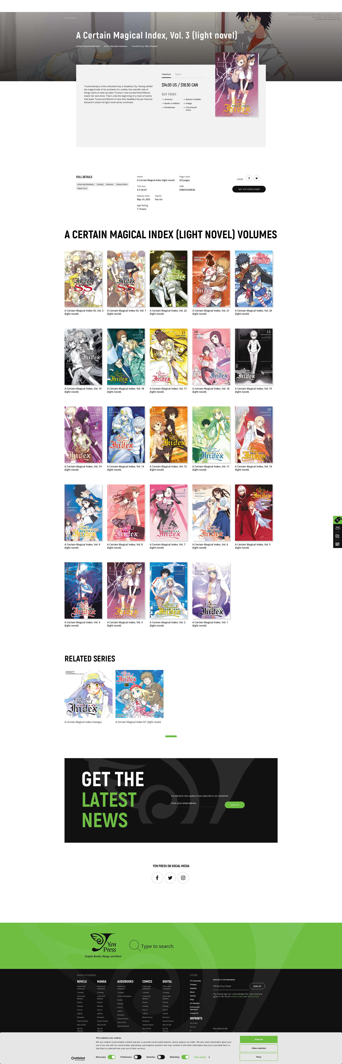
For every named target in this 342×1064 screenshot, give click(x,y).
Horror (79, 1010)
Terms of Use (253, 996)
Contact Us (194, 1013)
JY (190, 1031)
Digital (167, 982)
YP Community (195, 981)
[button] (171, 736)
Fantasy (80, 1006)
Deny (258, 1057)
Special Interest (80, 1029)
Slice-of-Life (81, 1025)
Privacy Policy (237, 996)
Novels (74, 18)
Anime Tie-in (82, 188)
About (192, 992)
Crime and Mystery (81, 997)
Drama (79, 1002)
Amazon (168, 99)
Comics (147, 982)
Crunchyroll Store (191, 108)
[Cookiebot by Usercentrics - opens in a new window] (78, 1059)
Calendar (193, 988)
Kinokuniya (170, 107)
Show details (200, 1057)
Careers (193, 996)
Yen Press (193, 1023)
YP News (193, 984)
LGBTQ (79, 1013)
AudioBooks (125, 982)
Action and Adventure (85, 184)
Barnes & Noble (193, 99)
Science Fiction (121, 184)
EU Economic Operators (195, 1008)
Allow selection (259, 1048)
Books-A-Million (172, 103)
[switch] (137, 1057)
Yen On (192, 1027)
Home (67, 18)
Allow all (259, 1039)
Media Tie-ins (147, 1017)
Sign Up (257, 986)
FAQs (192, 999)
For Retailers (195, 1003)
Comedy (100, 184)
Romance (109, 184)
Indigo (189, 103)
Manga (101, 982)
